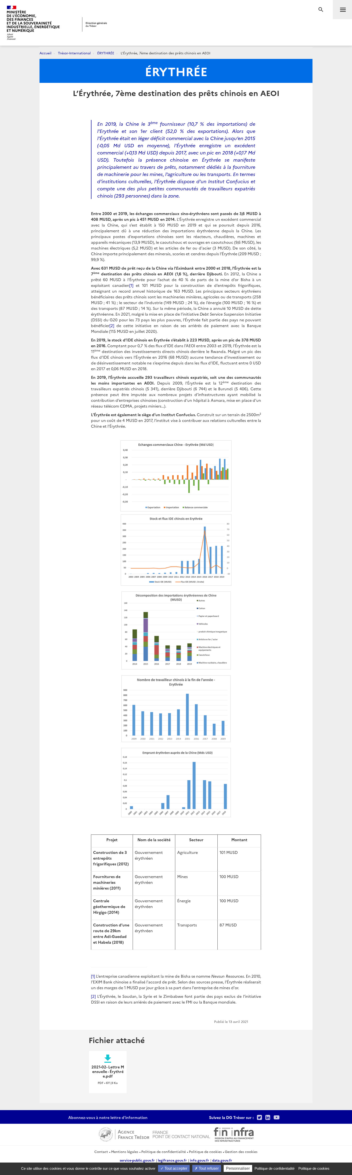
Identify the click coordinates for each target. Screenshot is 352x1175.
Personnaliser (238, 1168)
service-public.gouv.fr (137, 1160)
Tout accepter (175, 1168)
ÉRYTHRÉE (105, 53)
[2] (111, 325)
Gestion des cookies (241, 1151)
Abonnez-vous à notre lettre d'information (108, 1117)
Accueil (45, 53)
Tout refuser (208, 1168)
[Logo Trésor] (94, 24)
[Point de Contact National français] (181, 1133)
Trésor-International (74, 53)
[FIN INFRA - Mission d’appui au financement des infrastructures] (234, 1133)
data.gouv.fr (222, 1160)
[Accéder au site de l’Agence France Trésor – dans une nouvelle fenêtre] (124, 1133)
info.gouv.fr (199, 1160)
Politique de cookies (205, 1151)
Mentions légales (124, 1151)
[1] (131, 285)
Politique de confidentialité (163, 1151)
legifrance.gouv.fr (172, 1160)
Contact (101, 1151)
